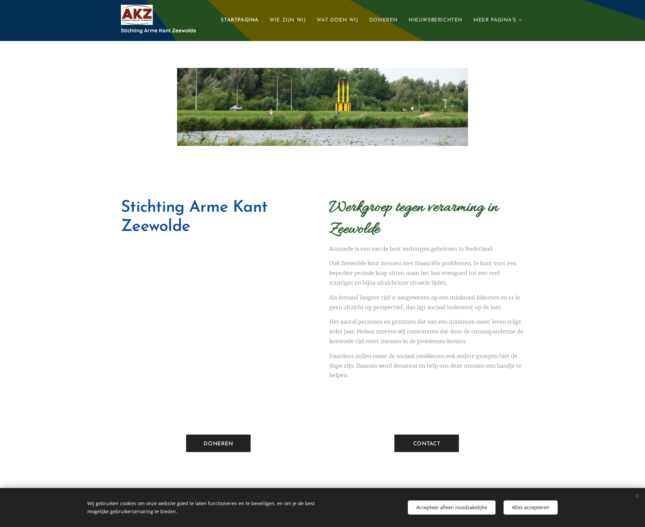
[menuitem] (241, 20)
